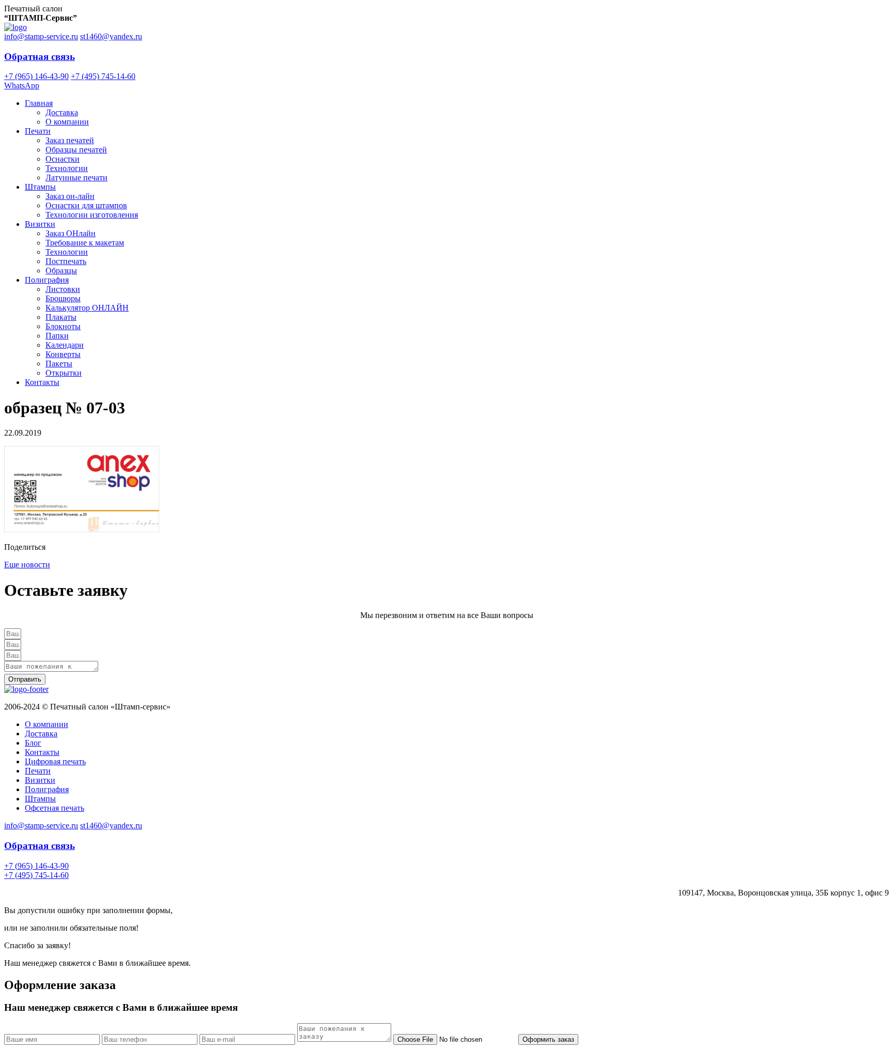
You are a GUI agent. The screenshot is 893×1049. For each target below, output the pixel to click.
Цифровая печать (55, 761)
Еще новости (27, 564)
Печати (38, 131)
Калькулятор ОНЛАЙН (87, 307)
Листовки (62, 289)
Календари (64, 345)
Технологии (66, 168)
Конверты (63, 354)
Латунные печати (76, 177)
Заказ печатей (69, 140)
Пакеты (58, 363)
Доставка (61, 112)
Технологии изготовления (91, 214)
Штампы (40, 186)
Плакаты (60, 317)
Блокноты (63, 326)
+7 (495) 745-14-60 (103, 76)
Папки (57, 335)
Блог (33, 742)
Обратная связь (39, 56)
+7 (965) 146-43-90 (36, 76)
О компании (67, 121)
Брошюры (63, 298)
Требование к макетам (84, 242)
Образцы (61, 270)
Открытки (63, 372)
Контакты (42, 382)
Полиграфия (47, 279)
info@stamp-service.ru (41, 36)
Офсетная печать (54, 808)
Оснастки (62, 159)
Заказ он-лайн (70, 196)
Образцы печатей (76, 149)
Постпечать (65, 261)
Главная (39, 103)
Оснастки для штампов (86, 205)
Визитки (40, 224)
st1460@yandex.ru (111, 36)
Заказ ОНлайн (70, 233)
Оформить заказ (548, 1039)
